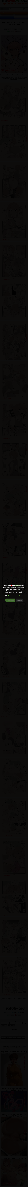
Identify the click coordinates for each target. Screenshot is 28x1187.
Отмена (19, 600)
